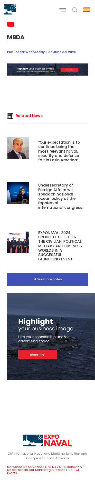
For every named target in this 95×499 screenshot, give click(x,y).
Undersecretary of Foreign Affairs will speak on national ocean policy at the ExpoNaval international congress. (60, 196)
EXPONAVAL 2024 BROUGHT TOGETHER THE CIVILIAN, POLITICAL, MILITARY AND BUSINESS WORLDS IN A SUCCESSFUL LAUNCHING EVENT (60, 246)
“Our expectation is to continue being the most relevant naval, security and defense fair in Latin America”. (59, 151)
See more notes (49, 279)
